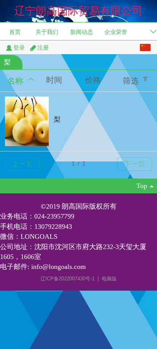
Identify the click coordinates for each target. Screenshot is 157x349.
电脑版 (109, 278)
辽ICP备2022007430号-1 (68, 278)
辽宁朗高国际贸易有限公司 (78, 11)
